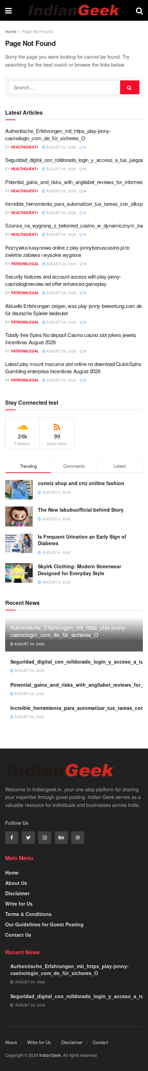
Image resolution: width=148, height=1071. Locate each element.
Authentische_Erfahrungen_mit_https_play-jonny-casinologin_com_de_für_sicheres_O (58, 134)
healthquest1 (25, 147)
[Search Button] (129, 87)
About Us (16, 882)
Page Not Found (37, 31)
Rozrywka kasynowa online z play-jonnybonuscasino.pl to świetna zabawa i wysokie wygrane (67, 251)
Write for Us (19, 903)
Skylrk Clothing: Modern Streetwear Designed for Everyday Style (79, 570)
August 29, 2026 (60, 147)
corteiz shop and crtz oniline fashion (82, 483)
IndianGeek (50, 1055)
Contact (100, 1042)
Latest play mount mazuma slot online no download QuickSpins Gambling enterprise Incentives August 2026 (73, 367)
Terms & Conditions (28, 913)
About (11, 1042)
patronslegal (25, 263)
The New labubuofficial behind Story (81, 509)
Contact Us (18, 934)
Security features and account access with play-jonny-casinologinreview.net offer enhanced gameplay (63, 280)
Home (11, 31)
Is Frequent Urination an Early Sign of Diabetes (82, 540)
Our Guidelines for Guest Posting (44, 924)
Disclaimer (17, 893)
